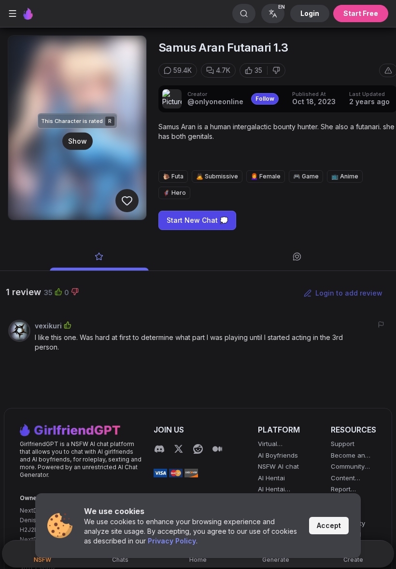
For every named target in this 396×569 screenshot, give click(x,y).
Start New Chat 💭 (197, 220)
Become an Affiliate (348, 456)
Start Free (360, 13)
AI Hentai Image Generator (273, 489)
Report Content (343, 489)
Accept (329, 525)
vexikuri (48, 326)
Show (77, 140)
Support (342, 443)
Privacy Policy (172, 541)
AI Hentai (271, 478)
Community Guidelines (348, 467)
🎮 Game (306, 176)
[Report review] (381, 324)
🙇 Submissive (217, 176)
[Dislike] (276, 70)
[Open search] (243, 13)
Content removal (343, 478)
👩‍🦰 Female (266, 176)
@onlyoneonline (215, 101)
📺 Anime (344, 176)
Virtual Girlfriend (272, 444)
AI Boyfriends (278, 455)
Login (309, 13)
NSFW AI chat (278, 466)
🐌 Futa (173, 176)
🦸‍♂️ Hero (174, 192)
